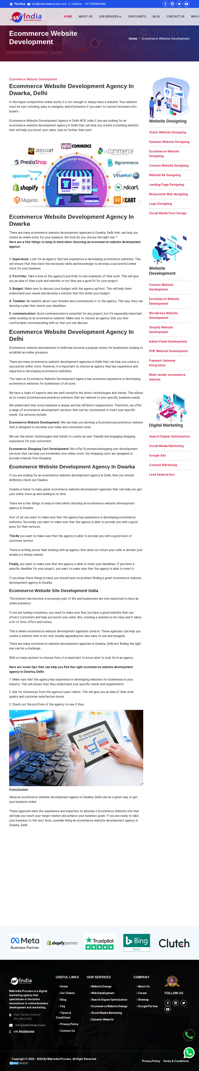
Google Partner (147, 1006)
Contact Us (175, 16)
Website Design (101, 986)
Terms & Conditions (176, 1061)
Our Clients (137, 16)
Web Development (102, 993)
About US (85, 16)
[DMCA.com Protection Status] (19, 1063)
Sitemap (143, 999)
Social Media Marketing (106, 1012)
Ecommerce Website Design (109, 1006)
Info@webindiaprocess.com (30, 1025)
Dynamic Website (102, 1019)
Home (68, 16)
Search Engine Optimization (109, 999)
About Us (143, 986)
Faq (62, 1006)
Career (142, 993)
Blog (156, 16)
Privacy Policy (69, 1024)
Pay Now (19, 3)
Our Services (109, 16)
